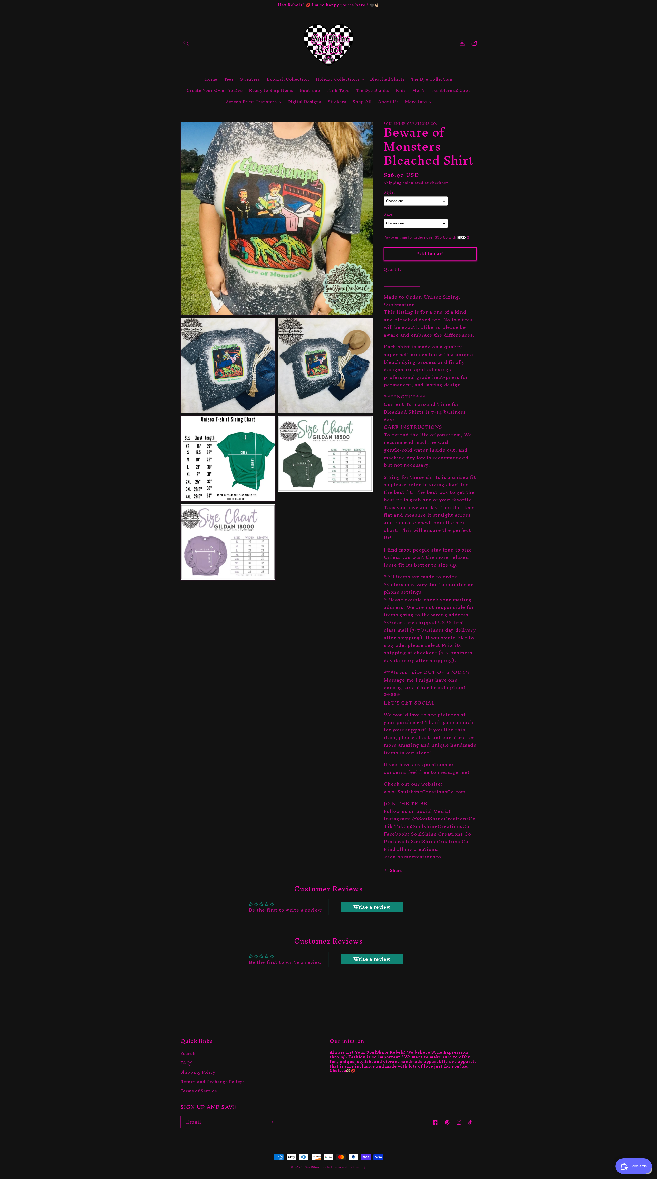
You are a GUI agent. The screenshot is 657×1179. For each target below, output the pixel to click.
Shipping (392, 183)
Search (188, 1054)
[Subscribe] (271, 1122)
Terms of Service (198, 1091)
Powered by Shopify (349, 1167)
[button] (186, 43)
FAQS (186, 1063)
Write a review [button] (372, 907)
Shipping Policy (197, 1072)
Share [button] (396, 870)
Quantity (392, 269)
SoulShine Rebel (318, 1167)
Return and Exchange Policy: (212, 1081)
